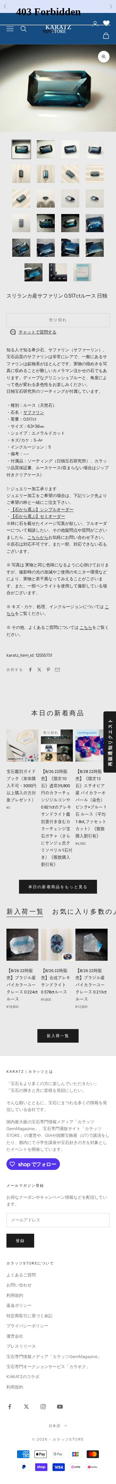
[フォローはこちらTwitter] (26, 1406)
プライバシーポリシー (27, 1325)
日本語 (55, 1425)
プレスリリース (21, 1346)
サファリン (33, 412)
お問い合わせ (19, 1284)
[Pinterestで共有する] (48, 669)
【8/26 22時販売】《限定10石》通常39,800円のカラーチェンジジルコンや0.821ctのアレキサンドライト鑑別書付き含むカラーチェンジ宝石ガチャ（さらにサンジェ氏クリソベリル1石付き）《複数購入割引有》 (56, 818)
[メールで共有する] (57, 669)
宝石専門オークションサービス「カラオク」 (48, 1366)
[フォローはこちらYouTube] (60, 1406)
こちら (86, 627)
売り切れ (58, 319)
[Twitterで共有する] (39, 669)
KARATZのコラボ (22, 1376)
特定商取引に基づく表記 (29, 1315)
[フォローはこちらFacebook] (9, 1406)
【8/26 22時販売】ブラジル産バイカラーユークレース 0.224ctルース (22, 985)
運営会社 (14, 1336)
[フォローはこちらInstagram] (43, 1406)
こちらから (37, 537)
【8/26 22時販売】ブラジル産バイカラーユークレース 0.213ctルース (91, 985)
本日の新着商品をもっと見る (58, 886)
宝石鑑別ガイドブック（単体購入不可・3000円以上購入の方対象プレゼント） (22, 785)
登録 (20, 1240)
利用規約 (14, 1295)
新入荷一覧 (25, 911)
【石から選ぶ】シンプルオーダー (42, 509)
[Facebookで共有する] (30, 669)
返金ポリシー (19, 1305)
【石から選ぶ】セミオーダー (38, 516)
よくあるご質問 (21, 1274)
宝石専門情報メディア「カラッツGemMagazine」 (54, 1356)
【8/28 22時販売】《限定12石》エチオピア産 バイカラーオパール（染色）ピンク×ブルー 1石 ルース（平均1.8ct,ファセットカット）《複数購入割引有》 (90, 803)
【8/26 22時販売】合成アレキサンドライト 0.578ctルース (55, 981)
